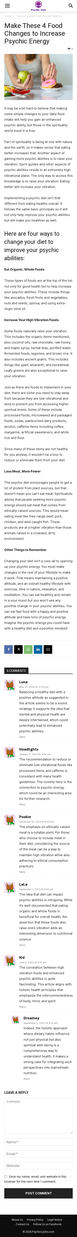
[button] (7, 6)
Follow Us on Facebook (47, 1224)
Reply (22, 736)
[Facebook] (8, 649)
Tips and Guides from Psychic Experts (38, 16)
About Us (17, 1220)
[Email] (48, 649)
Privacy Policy (35, 1220)
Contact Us (22, 1224)
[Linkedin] (38, 649)
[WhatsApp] (28, 649)
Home (8, 16)
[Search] (71, 6)
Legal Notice (54, 1220)
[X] (18, 649)
